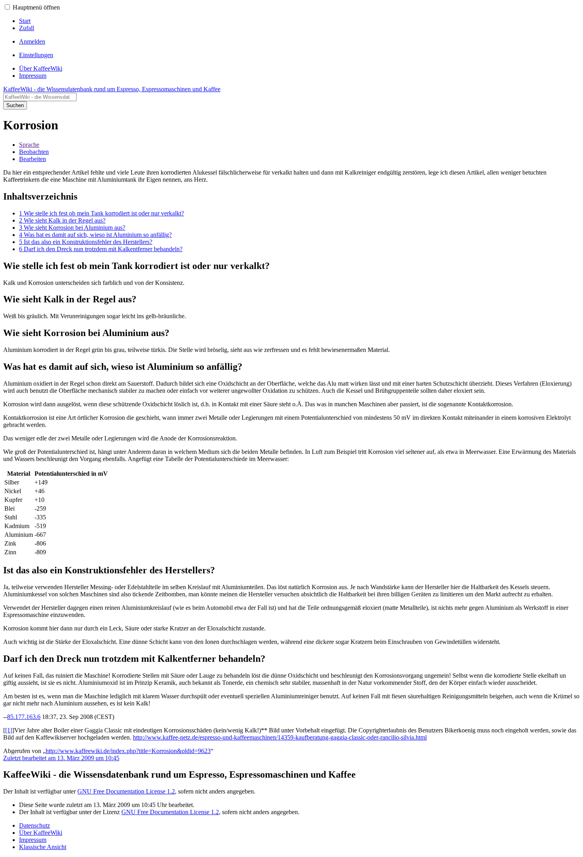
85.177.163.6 (23, 716)
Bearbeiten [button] (32, 159)
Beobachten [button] (34, 151)
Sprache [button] (29, 144)
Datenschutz (34, 825)
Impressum (32, 839)
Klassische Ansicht (42, 847)
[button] (7, 7)
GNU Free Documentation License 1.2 (126, 791)
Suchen (15, 105)
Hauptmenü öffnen (36, 7)
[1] (8, 730)
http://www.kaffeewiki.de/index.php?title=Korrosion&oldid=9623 (128, 750)
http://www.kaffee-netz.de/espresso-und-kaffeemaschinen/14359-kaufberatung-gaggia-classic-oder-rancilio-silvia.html (280, 737)
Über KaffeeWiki (40, 832)
